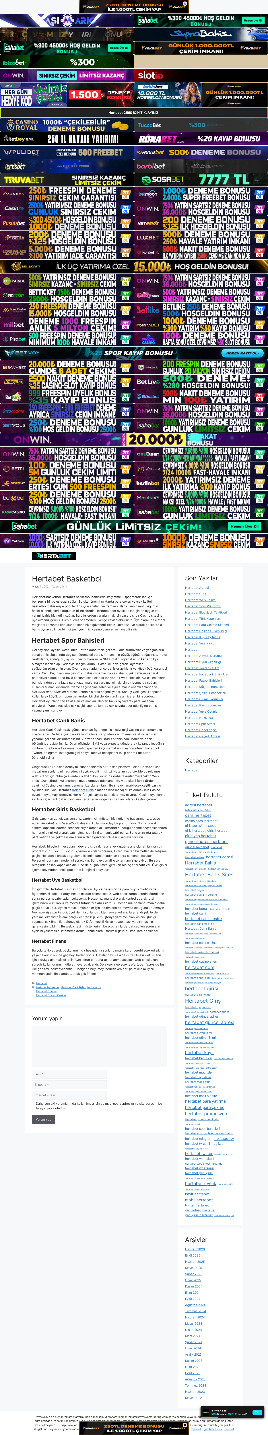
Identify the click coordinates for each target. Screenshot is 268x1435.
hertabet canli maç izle (199, 923)
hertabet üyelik (200, 1183)
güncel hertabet (197, 847)
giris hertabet (195, 830)
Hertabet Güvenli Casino (51, 995)
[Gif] (134, 266)
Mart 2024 (193, 1336)
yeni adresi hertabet (200, 1210)
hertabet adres (194, 857)
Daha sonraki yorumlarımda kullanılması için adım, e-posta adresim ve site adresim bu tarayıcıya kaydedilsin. (99, 1106)
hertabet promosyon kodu (202, 1119)
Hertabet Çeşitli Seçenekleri (205, 693)
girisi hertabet (217, 830)
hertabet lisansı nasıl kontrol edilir (201, 1068)
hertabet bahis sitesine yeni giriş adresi (203, 885)
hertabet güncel (220, 1012)
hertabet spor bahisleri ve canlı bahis (209, 1133)
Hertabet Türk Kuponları (202, 618)
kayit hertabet (197, 1194)
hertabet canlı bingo (194, 938)
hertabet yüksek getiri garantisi (199, 1178)
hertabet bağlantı (196, 890)
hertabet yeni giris (199, 1173)
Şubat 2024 (193, 1342)
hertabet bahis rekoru (218, 869)
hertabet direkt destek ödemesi (199, 973)
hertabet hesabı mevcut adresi (199, 1042)
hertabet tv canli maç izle (204, 1143)
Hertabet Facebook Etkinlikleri (207, 674)
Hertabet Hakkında (199, 718)
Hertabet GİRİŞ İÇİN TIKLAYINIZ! (134, 113)
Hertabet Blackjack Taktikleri (206, 612)
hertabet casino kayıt (195, 957)
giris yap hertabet (200, 836)
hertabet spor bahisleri (202, 1129)
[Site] (67, 194)
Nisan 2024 (193, 1330)
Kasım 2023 (194, 1361)
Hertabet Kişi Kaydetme (202, 637)
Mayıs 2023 (193, 1398)
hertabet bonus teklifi (220, 909)
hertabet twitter (199, 1153)
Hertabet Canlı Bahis (73, 987)
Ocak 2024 (193, 1348)
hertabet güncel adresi (209, 1022)
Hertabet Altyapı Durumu (203, 656)
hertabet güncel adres (202, 1016)
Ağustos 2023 (195, 1379)
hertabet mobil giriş (197, 1082)
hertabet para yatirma (205, 1101)
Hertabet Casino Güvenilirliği (206, 631)
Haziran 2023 (195, 1391)
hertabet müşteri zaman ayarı (198, 1091)
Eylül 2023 (192, 1373)
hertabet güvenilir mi (198, 1033)
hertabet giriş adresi (198, 1007)
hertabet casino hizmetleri (202, 952)
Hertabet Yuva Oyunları (202, 711)
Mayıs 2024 (193, 1323)
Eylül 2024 (192, 1299)
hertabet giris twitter (198, 994)
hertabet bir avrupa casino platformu (202, 904)
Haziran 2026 (195, 1249)
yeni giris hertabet (199, 1215)
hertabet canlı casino (201, 943)
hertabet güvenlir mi (200, 1037)
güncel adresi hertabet (206, 841)
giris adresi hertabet (200, 825)
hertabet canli (195, 913)
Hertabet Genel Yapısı (201, 730)
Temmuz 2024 (195, 1311)
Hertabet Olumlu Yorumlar (204, 699)
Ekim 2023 (193, 1367)
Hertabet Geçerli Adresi (202, 736)
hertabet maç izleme (198, 1077)
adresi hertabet (198, 805)
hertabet (216, 847)
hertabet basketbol (47, 987)
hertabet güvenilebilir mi (196, 1028)
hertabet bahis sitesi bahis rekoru (200, 881)
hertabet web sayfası (224, 1154)
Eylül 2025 (192, 1255)
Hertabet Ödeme (46, 991)
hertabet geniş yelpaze (223, 978)
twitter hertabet (197, 1205)
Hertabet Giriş (195, 594)
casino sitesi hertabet (201, 821)
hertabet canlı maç (193, 948)
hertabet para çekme (204, 1107)
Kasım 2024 (194, 1286)
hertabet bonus (196, 909)
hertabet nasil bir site (201, 1096)
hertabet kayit (199, 1052)
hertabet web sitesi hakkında (203, 1163)
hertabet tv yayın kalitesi (196, 1149)
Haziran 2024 (195, 1317)
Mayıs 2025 (193, 1268)
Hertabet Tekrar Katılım (202, 668)
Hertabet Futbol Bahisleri (203, 680)
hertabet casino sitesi (201, 961)
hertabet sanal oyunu (224, 1215)
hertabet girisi (201, 988)
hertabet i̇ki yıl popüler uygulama (200, 1047)
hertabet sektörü (192, 1124)
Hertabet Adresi (197, 587)
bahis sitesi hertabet (198, 810)
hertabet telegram (199, 1139)
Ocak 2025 (193, 1280)
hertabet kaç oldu (198, 1058)
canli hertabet (198, 815)
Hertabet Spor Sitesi (200, 724)
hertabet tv (94, 987)
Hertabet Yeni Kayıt (199, 643)
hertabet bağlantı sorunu (201, 894)
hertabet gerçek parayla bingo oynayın (203, 983)
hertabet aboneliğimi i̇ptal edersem (201, 852)
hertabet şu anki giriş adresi (198, 1189)
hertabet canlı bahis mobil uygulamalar (203, 934)
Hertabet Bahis (200, 863)
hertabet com (199, 967)
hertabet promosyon (206, 1113)
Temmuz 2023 (195, 1385)
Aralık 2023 (193, 1354)
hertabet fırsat (222, 973)
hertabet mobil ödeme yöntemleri (200, 1087)
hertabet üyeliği (225, 1184)
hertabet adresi (219, 857)
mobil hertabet (199, 1200)
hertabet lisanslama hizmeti (198, 1063)
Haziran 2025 (195, 1261)
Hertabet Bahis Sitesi (210, 874)
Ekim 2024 (193, 1292)
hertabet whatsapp (199, 1168)
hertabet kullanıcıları (223, 1058)
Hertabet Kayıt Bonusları (203, 705)
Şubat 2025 (193, 1274)
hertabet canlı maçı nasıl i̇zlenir (218, 948)
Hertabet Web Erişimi (200, 600)
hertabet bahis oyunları (195, 869)
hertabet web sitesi (199, 1159)
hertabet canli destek (203, 918)
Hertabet (41, 983)
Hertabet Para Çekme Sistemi (207, 625)
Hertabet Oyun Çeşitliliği (203, 662)
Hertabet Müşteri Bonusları (205, 687)
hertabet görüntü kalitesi (196, 1012)
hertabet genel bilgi (197, 978)
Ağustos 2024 (195, 1305)
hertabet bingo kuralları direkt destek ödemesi (206, 900)
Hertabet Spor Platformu (203, 606)
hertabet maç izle (198, 1072)
